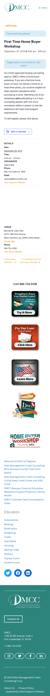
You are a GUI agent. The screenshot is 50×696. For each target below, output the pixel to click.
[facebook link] (30, 656)
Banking (8, 524)
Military (8, 554)
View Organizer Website (14, 182)
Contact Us (13, 619)
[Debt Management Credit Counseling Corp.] (18, 7)
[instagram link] (9, 656)
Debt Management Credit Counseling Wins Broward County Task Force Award (24, 469)
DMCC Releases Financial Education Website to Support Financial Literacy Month (24, 492)
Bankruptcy (10, 528)
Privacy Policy (26, 688)
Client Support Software (31, 691)
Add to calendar (18, 131)
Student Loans (12, 562)
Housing (8, 545)
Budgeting (10, 532)
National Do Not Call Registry (20, 461)
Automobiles (11, 520)
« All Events (10, 25)
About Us (9, 688)
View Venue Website (13, 251)
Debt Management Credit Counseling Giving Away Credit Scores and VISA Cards (24, 480)
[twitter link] (19, 656)
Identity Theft (11, 549)
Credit (7, 537)
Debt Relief (10, 541)
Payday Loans (11, 558)
